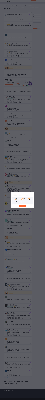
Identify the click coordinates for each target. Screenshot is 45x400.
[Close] (33, 193)
